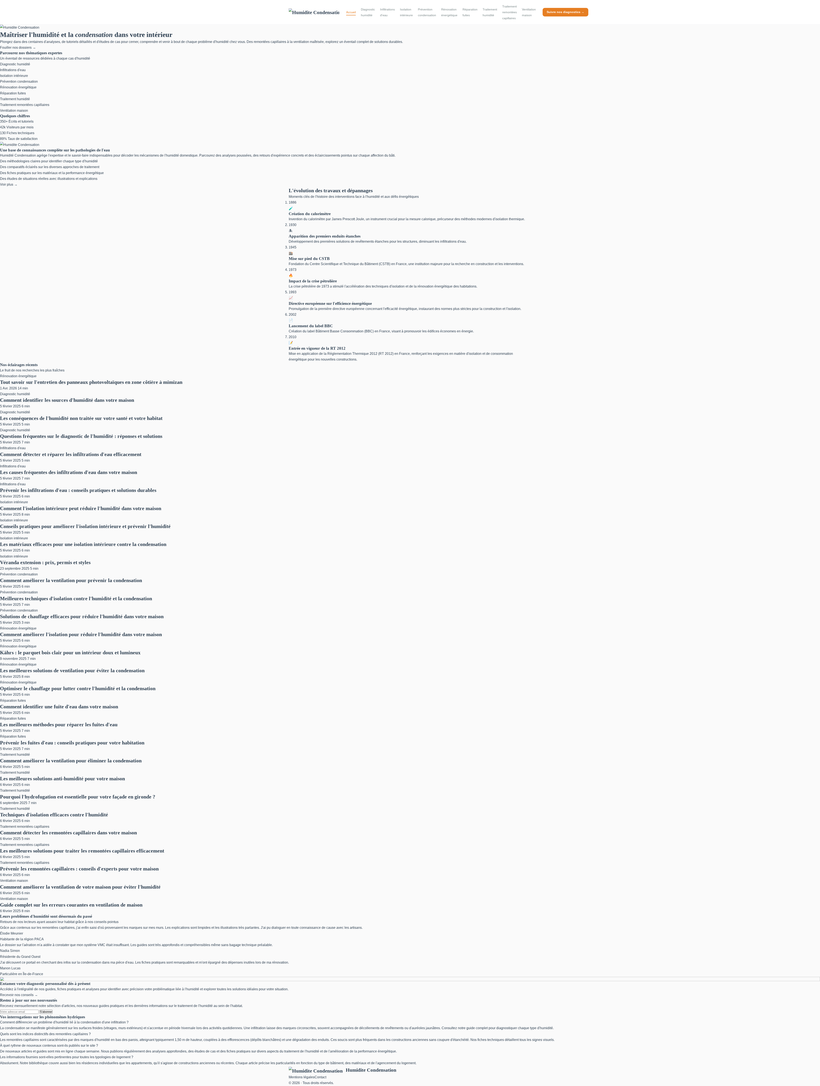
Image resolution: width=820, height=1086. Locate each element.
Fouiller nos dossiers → (18, 47)
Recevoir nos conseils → (19, 995)
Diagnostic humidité (368, 12)
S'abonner (46, 1011)
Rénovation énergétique (449, 12)
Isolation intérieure (406, 12)
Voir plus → (9, 184)
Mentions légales (302, 1077)
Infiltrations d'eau (387, 12)
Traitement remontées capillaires (509, 12)
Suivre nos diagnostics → (565, 12)
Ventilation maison (529, 12)
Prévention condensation (427, 12)
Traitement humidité (490, 12)
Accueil (351, 12)
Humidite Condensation (371, 1070)
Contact (320, 1077)
